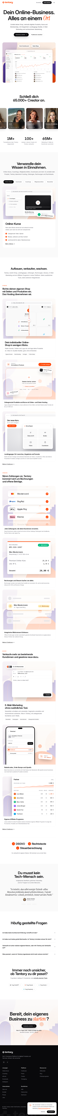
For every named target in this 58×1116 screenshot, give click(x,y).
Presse (4, 1094)
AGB (22, 1089)
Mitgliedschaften (39, 181)
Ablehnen (43, 1111)
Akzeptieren (51, 1111)
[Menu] (54, 2)
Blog (41, 1073)
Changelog (24, 1079)
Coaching (4, 1073)
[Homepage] (7, 3)
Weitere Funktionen (7, 464)
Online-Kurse (8, 181)
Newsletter (50, 181)
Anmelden (38, 2)
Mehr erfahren (9, 244)
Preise (22, 1073)
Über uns (4, 1089)
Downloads (19, 181)
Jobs (3, 1097)
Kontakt (4, 1092)
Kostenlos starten (20, 34)
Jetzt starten (47, 2)
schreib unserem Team (40, 978)
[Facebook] (7, 1062)
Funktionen (24, 1071)
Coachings (28, 181)
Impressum (23, 1094)
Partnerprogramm (44, 1076)
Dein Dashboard (24, 46)
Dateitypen (5, 1081)
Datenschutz (24, 1092)
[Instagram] (3, 1062)
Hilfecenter (42, 1071)
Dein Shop (36, 46)
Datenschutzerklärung (44, 1108)
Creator (23, 1076)
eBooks (4, 1076)
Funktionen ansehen (36, 34)
